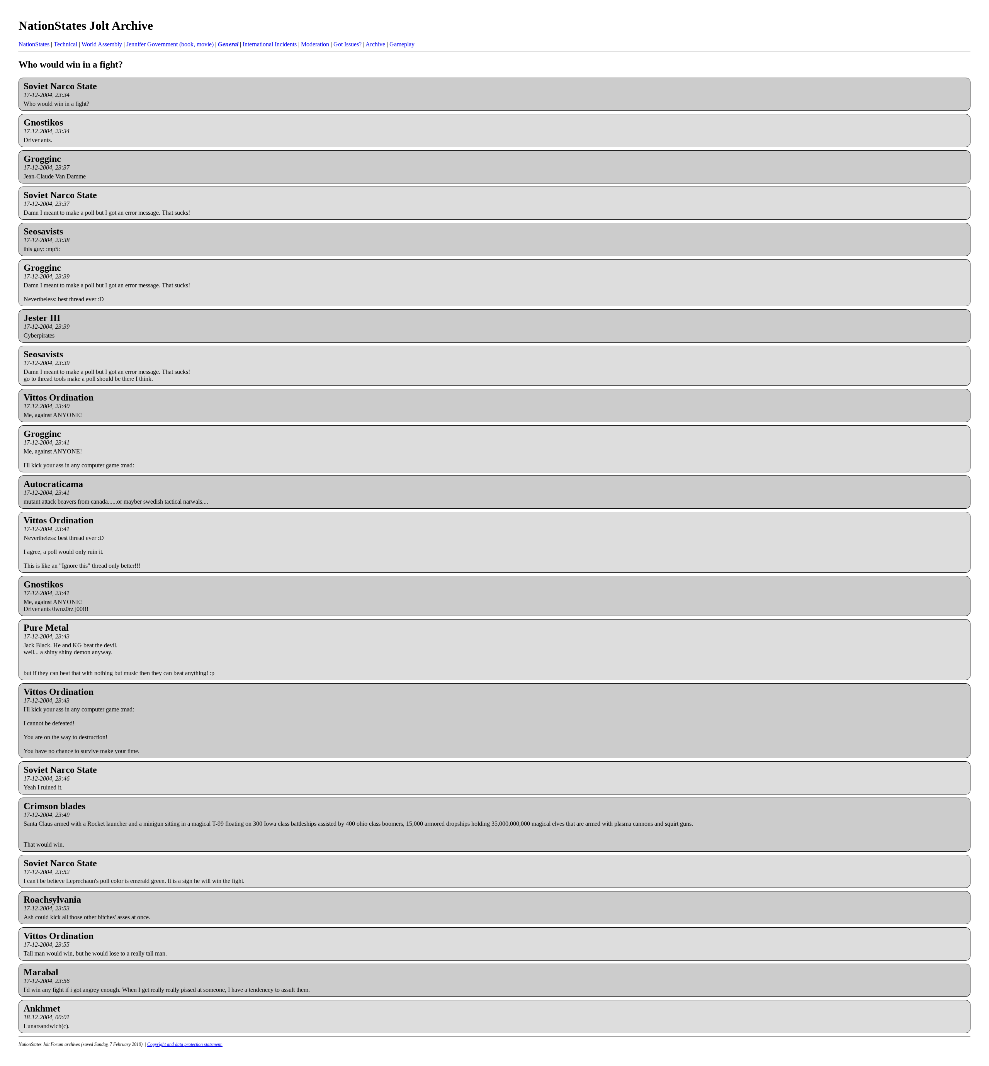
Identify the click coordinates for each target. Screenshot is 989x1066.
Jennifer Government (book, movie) (170, 44)
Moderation (315, 44)
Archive (375, 44)
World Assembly (102, 44)
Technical (65, 44)
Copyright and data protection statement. (185, 1044)
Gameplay (402, 44)
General (228, 44)
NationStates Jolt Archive (86, 25)
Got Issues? (347, 44)
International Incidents (270, 44)
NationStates (34, 44)
